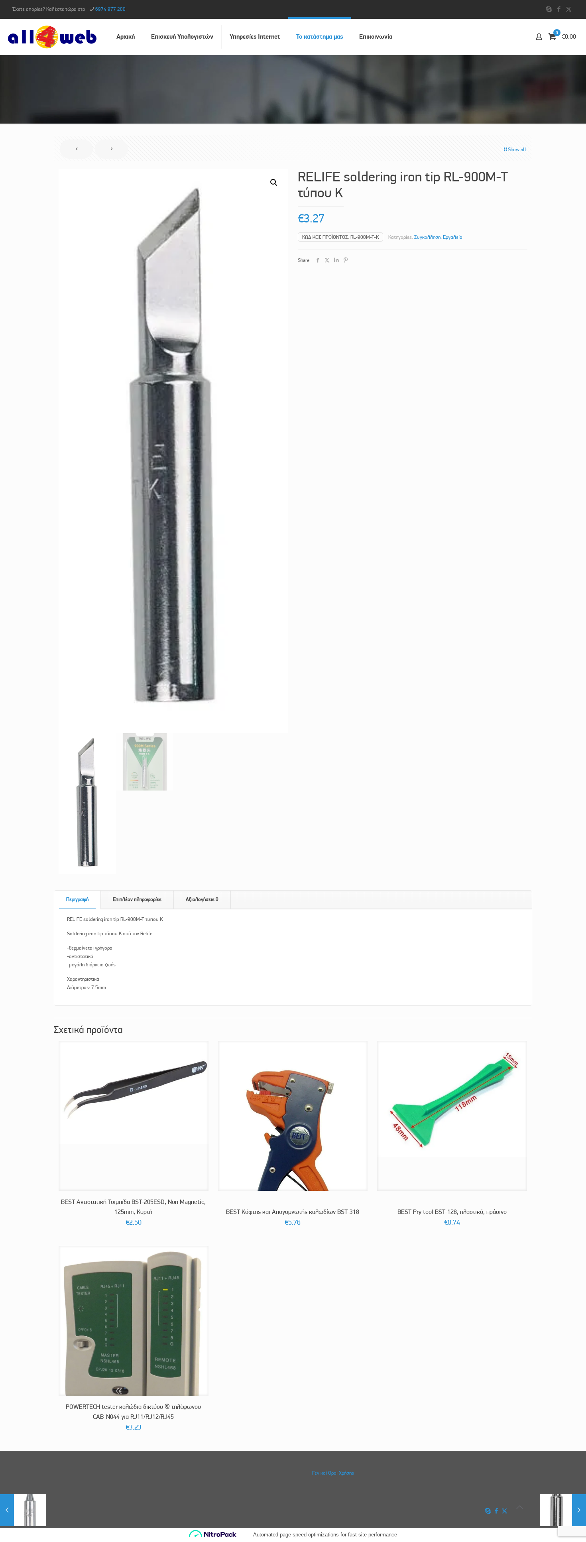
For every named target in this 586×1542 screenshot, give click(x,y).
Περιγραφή (77, 899)
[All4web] (52, 37)
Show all (517, 149)
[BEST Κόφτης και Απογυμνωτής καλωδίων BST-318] (293, 1162)
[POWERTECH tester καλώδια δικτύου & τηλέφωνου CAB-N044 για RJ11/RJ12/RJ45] (133, 1333)
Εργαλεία (452, 237)
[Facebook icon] (559, 9)
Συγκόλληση (427, 237)
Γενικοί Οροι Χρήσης (333, 1473)
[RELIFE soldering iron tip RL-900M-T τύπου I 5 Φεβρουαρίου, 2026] (23, 1510)
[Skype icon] (549, 9)
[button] (274, 183)
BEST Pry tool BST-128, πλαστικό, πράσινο (452, 1212)
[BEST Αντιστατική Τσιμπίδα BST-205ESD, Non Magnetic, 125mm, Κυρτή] (133, 1092)
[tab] (77, 900)
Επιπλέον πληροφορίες (137, 899)
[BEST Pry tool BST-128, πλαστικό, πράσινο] (452, 1099)
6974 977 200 (110, 9)
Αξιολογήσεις (202, 899)
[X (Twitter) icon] (569, 9)
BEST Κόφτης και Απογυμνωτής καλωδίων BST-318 (292, 1212)
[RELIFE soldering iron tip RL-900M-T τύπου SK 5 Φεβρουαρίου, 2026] (563, 1510)
